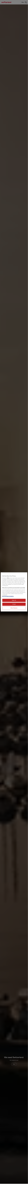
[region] (14, 592)
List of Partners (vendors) (7, 596)
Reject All (14, 600)
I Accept (14, 604)
